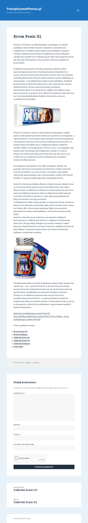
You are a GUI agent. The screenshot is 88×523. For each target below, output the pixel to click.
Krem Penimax (20, 334)
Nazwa (17, 425)
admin (29, 363)
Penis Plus (18, 346)
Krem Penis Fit (20, 331)
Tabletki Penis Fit (22, 340)
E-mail (17, 435)
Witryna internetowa (24, 444)
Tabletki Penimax (22, 343)
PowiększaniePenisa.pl (24, 9)
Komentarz (19, 393)
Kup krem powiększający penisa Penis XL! (32, 313)
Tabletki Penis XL (22, 337)
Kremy (37, 363)
